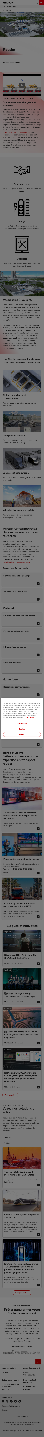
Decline (22, 729)
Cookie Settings (21, 723)
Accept (22, 734)
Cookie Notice (29, 717)
